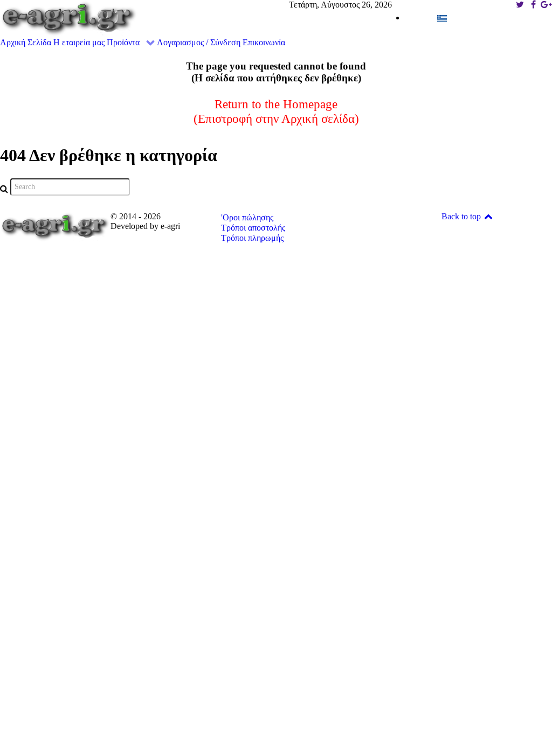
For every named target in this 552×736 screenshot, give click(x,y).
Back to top (462, 216)
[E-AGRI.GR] (69, 17)
